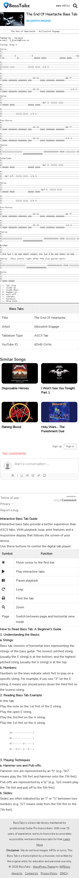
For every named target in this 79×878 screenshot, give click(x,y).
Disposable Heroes (15, 388)
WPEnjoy (64, 867)
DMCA (64, 873)
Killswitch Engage (38, 20)
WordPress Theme (44, 867)
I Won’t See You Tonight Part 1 (58, 390)
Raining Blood (11, 427)
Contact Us (31, 873)
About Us (16, 873)
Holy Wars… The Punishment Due (53, 429)
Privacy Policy (49, 873)
